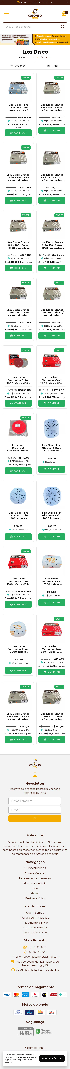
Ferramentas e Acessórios (35, 878)
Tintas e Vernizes (35, 873)
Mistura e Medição (35, 883)
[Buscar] (62, 26)
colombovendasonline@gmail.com (37, 956)
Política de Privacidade (35, 917)
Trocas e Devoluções (35, 932)
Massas (35, 893)
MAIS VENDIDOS (35, 868)
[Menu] (7, 13)
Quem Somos (35, 912)
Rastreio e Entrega (35, 927)
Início (22, 57)
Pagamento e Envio (35, 922)
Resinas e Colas (35, 898)
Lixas (32, 57)
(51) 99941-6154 (37, 947)
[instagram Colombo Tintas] (35, 775)
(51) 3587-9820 (37, 951)
